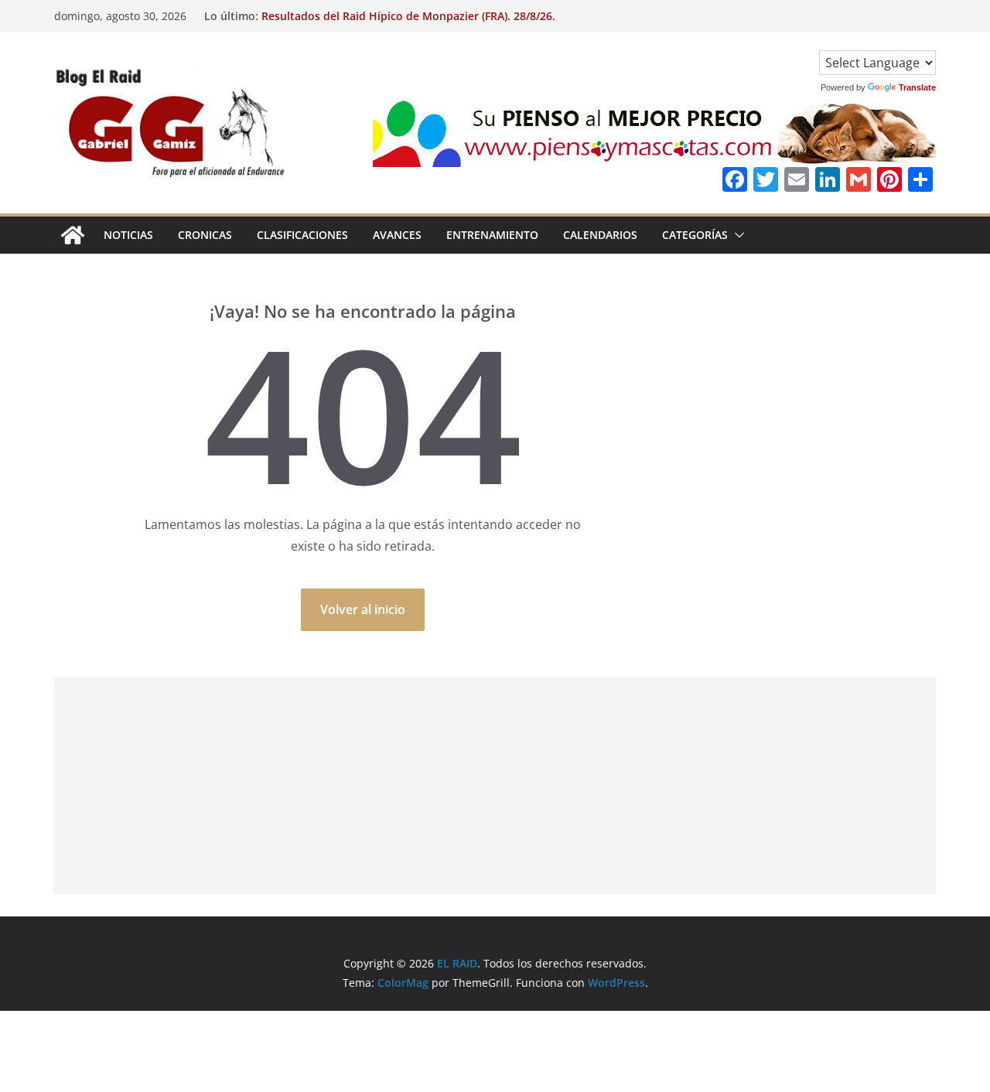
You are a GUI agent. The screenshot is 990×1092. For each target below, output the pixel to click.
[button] (736, 235)
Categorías (695, 234)
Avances (397, 234)
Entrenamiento (492, 234)
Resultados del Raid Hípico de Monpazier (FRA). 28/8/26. (408, 16)
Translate (917, 87)
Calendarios (600, 234)
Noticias (128, 234)
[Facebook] (734, 181)
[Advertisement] (495, 785)
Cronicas (205, 234)
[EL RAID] (72, 235)
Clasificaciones (302, 234)
